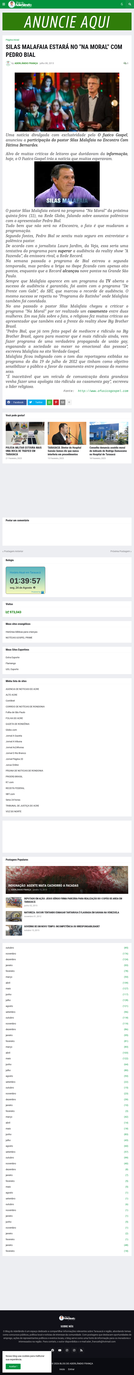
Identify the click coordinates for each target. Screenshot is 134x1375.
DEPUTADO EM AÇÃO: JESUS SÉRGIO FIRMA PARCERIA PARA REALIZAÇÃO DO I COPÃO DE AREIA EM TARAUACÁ (73, 900)
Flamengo (11, 663)
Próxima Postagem (120, 551)
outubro (67, 947)
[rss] (81, 1350)
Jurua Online (12, 765)
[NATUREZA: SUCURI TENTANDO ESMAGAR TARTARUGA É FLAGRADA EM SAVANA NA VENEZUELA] (14, 916)
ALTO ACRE (11, 694)
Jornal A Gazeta (14, 735)
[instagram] (67, 1350)
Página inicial (12, 40)
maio (67, 988)
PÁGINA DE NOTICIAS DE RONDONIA (24, 770)
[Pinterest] (56, 402)
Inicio (62, 1369)
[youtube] (60, 1350)
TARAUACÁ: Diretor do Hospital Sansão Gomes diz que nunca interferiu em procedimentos (64, 451)
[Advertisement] (67, 490)
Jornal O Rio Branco (16, 753)
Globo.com (11, 730)
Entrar (71, 1369)
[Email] (62, 402)
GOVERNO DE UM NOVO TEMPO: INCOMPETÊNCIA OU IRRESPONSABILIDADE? (62, 926)
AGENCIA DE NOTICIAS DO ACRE (22, 689)
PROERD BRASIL (14, 776)
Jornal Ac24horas (15, 747)
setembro (67, 1012)
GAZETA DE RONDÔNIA (17, 724)
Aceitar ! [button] (13, 1366)
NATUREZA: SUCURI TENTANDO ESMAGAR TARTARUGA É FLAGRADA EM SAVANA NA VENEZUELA (71, 912)
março (67, 977)
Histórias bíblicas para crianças (21, 632)
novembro (67, 953)
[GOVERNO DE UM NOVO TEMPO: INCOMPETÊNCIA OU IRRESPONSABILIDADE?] (14, 930)
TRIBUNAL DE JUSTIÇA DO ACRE (22, 805)
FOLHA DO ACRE (14, 718)
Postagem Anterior (13, 551)
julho (67, 1000)
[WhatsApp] (49, 402)
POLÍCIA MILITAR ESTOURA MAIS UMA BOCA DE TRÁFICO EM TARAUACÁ (24, 451)
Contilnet (10, 700)
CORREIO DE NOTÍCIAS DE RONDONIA (25, 706)
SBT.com (10, 794)
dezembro (67, 959)
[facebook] (52, 1350)
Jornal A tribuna (14, 741)
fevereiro (67, 971)
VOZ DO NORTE (13, 811)
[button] (4, 4)
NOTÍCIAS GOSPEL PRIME (19, 637)
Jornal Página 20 (14, 759)
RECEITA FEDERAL (15, 788)
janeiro (67, 965)
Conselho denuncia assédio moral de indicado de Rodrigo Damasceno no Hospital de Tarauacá (108, 451)
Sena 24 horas (13, 799)
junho (67, 994)
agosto (67, 1006)
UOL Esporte (12, 669)
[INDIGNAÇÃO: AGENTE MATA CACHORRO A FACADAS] (67, 880)
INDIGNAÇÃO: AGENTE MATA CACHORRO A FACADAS (43, 885)
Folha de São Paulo (15, 712)
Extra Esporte (12, 657)
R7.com (10, 782)
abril (67, 982)
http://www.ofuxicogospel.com (103, 391)
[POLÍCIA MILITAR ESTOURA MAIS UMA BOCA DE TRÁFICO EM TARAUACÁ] (25, 433)
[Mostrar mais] (69, 402)
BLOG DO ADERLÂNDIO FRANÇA (76, 1363)
